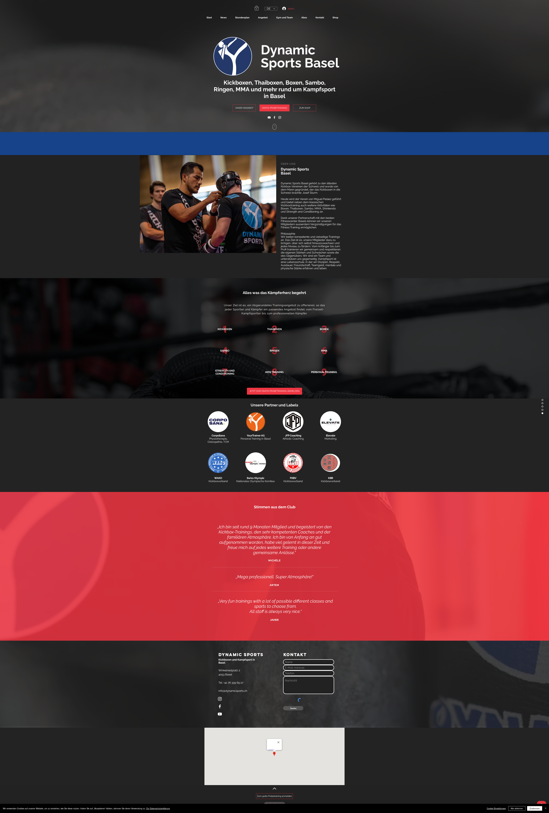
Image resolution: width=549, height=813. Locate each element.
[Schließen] (545, 808)
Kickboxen (238, 82)
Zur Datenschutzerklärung (158, 808)
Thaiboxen (268, 82)
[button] (257, 8)
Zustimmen (535, 808)
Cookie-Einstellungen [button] (496, 808)
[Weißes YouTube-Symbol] (269, 117)
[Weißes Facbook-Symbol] (274, 117)
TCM (226, 441)
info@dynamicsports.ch (232, 690)
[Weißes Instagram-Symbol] (280, 117)
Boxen (294, 82)
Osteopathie (215, 441)
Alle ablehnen (517, 808)
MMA (242, 89)
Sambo (314, 82)
